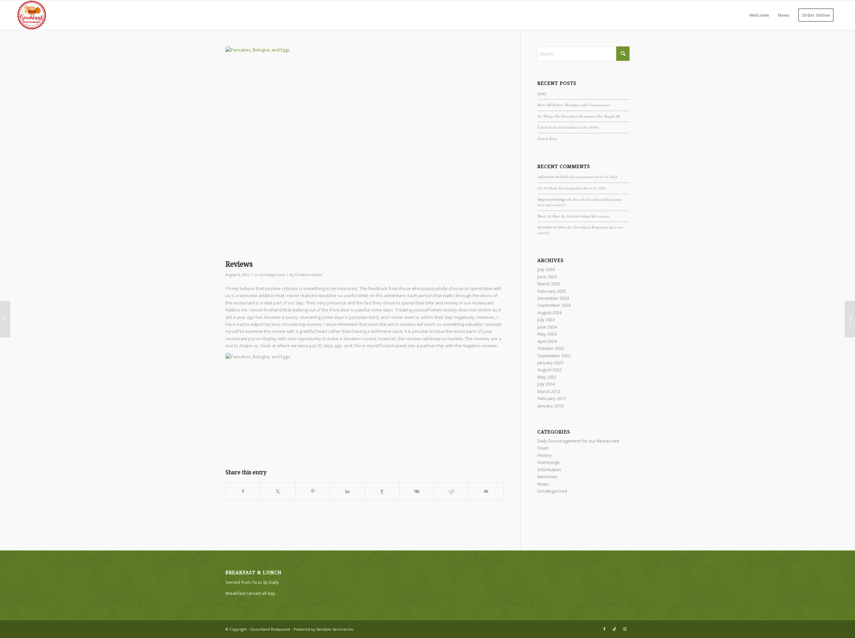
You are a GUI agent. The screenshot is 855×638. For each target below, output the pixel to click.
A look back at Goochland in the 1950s (567, 127)
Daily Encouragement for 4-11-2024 (577, 187)
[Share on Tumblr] (382, 491)
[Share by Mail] (486, 491)
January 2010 (550, 406)
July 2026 (546, 269)
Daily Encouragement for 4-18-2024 (588, 176)
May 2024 (546, 334)
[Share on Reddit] (451, 491)
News (543, 484)
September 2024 (553, 305)
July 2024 (546, 319)
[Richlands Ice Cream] (5, 319)
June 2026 (547, 277)
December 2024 (553, 298)
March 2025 (548, 284)
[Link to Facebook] (605, 629)
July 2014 (546, 384)
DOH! (542, 93)
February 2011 (551, 398)
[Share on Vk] (417, 491)
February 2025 (551, 291)
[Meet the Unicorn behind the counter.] (850, 319)
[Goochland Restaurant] (31, 15)
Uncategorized (272, 274)
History (544, 455)
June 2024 (547, 327)
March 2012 (548, 391)
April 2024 (547, 341)
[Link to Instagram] (625, 629)
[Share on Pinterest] (313, 491)
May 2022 (546, 377)
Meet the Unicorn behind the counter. (581, 216)
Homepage (548, 462)
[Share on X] (278, 491)
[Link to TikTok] (615, 629)
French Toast (547, 138)
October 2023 (550, 348)
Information (549, 470)
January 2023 (550, 363)
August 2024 (549, 312)
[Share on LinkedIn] (347, 491)
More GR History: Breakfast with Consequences (573, 104)
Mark (541, 216)
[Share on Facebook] (243, 491)
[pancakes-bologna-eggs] (364, 151)
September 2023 (553, 356)
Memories (547, 477)
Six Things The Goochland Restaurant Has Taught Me (579, 116)
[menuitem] (759, 15)
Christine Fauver (309, 274)
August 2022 (549, 370)
